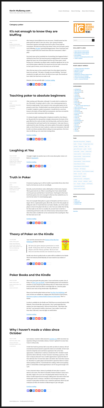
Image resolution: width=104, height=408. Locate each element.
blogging (88, 141)
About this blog (75, 11)
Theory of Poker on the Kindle (32, 234)
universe (19, 162)
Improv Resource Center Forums (81, 51)
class (16, 105)
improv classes (77, 107)
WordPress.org (77, 204)
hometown (12, 344)
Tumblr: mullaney (78, 58)
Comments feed (77, 202)
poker (11, 42)
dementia (12, 340)
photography (77, 122)
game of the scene (78, 148)
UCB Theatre (89, 183)
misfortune (19, 161)
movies (76, 117)
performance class (78, 178)
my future (76, 119)
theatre (76, 128)
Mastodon (75, 211)
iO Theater (76, 168)
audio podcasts (13, 157)
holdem (11, 188)
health (75, 101)
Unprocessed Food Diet (79, 186)
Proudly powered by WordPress (27, 401)
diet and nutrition (78, 98)
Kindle (14, 241)
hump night (77, 102)
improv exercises (86, 156)
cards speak (12, 105)
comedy (76, 95)
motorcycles (77, 116)
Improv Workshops (63, 11)
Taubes (78, 183)
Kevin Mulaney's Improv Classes (81, 54)
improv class (88, 151)
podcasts (76, 123)
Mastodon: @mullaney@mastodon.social (83, 57)
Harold (89, 148)
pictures (80, 181)
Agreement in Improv (79, 70)
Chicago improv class (88, 144)
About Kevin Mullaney (88, 11)
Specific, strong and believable (81, 79)
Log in (75, 199)
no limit (15, 188)
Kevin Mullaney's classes (87, 171)
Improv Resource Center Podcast (81, 52)
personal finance (78, 120)
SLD (75, 183)
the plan (38, 48)
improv (76, 104)
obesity (84, 176)
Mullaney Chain (77, 176)
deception (16, 186)
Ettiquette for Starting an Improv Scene (83, 74)
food (75, 99)
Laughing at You (22, 150)
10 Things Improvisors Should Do (81, 68)
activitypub (76, 89)
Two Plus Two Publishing (57, 292)
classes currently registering (82, 105)
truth (17, 189)
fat (88, 146)
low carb (80, 173)
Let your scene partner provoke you (82, 77)
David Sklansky (16, 243)
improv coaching (86, 153)
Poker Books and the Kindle (30, 275)
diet (86, 146)
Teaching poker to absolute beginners (38, 95)
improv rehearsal (86, 161)
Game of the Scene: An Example (81, 76)
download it (35, 158)
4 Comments (13, 346)
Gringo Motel (16, 159)
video (19, 340)
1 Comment (12, 47)
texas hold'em (13, 45)
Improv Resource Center (79, 108)
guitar (85, 148)
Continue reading (50, 80)
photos (75, 181)
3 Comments (12, 164)
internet (76, 110)
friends (15, 44)
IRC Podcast (82, 168)
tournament (19, 45)
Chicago (80, 144)
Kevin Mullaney (77, 55)
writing (76, 131)
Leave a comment (14, 250)
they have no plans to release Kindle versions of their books (43, 296)
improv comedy (77, 156)
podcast (11, 162)
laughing (12, 161)
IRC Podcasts (77, 111)
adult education (77, 90)
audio (11, 159)
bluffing (11, 44)
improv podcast (77, 161)
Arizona (11, 342)
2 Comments (12, 191)
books (11, 241)
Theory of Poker (16, 246)
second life (76, 126)
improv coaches (77, 153)
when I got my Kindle (38, 282)
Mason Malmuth (17, 245)
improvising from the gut (79, 158)
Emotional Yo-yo (78, 73)
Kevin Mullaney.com (20, 10)
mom (84, 173)
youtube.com (53, 339)
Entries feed (77, 201)
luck (15, 161)
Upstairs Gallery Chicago (79, 188)
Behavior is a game (78, 71)
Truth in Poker (20, 177)
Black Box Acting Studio (79, 141)
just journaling (77, 113)
